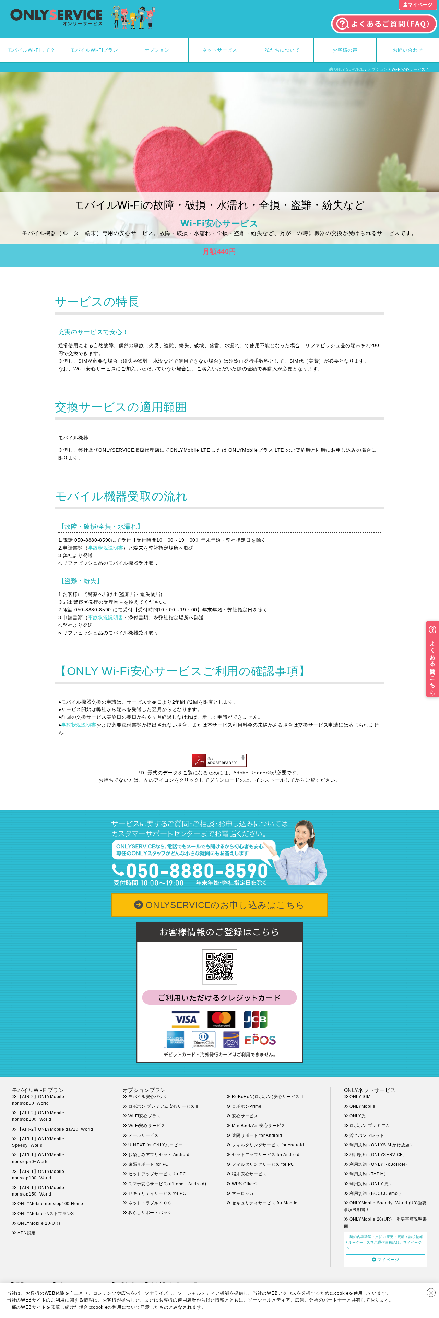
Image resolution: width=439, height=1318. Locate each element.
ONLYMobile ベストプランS (45, 1213)
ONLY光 (357, 1116)
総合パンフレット (366, 1135)
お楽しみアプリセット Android (159, 1154)
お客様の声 (345, 50)
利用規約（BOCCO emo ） (376, 1193)
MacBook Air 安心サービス (258, 1125)
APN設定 (26, 1233)
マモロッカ (243, 1193)
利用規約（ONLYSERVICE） (378, 1154)
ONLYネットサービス (370, 1090)
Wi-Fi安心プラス (144, 1116)
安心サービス (245, 1116)
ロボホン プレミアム (369, 1125)
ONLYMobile (362, 1106)
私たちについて (282, 50)
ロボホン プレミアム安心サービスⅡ (163, 1106)
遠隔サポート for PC (148, 1164)
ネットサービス (219, 50)
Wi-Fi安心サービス (146, 1125)
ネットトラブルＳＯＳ (150, 1203)
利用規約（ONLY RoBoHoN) (378, 1164)
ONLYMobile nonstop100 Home (50, 1203)
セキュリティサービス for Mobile (265, 1203)
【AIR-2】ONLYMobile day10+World (55, 1129)
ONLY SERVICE (349, 69)
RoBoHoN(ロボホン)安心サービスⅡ (268, 1096)
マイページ (420, 5)
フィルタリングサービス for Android (268, 1145)
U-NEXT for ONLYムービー (155, 1145)
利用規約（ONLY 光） (371, 1183)
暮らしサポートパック (150, 1212)
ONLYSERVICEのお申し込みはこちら (225, 905)
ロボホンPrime (246, 1106)
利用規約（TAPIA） (368, 1174)
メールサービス (143, 1135)
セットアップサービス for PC (157, 1174)
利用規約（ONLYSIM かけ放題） (381, 1145)
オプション (157, 50)
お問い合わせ (408, 50)
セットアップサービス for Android (265, 1154)
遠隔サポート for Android (257, 1135)
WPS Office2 (245, 1183)
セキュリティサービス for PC (157, 1193)
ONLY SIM (360, 1096)
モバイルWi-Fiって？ (31, 50)
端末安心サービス (249, 1174)
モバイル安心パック (147, 1096)
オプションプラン (144, 1090)
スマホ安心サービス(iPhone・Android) (167, 1183)
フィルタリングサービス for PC (267, 1164)
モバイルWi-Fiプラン (94, 50)
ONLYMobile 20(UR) (38, 1223)
